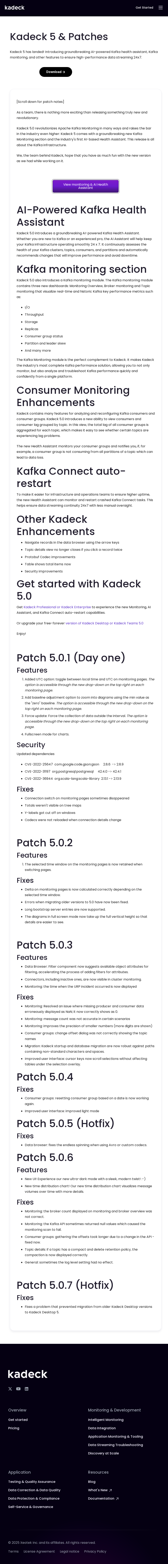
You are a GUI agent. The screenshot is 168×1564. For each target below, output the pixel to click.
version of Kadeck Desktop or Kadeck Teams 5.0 (104, 623)
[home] (15, 7)
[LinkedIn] (26, 1388)
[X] (10, 1388)
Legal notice (69, 1551)
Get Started (144, 8)
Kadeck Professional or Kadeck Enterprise (57, 607)
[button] (161, 7)
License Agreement (39, 1551)
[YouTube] (18, 1388)
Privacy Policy (95, 1551)
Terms (13, 1551)
